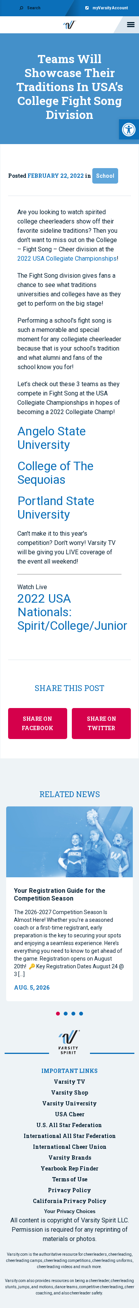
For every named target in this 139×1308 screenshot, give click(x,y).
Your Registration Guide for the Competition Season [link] (59, 894)
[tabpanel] (69, 903)
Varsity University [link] (69, 1103)
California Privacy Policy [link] (70, 1201)
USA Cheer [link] (70, 1114)
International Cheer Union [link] (70, 1146)
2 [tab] (66, 1014)
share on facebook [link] (37, 723)
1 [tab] (58, 1014)
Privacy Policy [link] (69, 1190)
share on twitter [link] (101, 723)
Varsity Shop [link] (69, 1092)
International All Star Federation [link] (70, 1136)
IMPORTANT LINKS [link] (69, 1070)
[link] (129, 129)
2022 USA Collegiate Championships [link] (67, 258)
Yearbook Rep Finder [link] (69, 1168)
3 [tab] (73, 1014)
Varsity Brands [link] (69, 1157)
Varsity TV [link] (69, 1081)
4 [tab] (81, 1014)
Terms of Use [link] (69, 1179)
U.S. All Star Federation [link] (69, 1125)
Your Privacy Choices (69, 1211)
